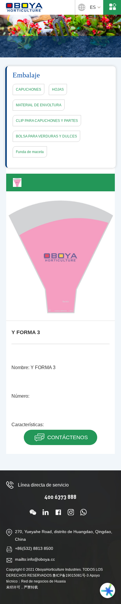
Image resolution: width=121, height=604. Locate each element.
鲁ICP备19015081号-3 (71, 575)
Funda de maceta (30, 152)
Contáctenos (67, 437)
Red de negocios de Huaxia (43, 581)
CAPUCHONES (28, 89)
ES (93, 7)
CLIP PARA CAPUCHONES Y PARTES (47, 121)
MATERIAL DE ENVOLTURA (38, 105)
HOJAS (58, 89)
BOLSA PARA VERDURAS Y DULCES (46, 136)
